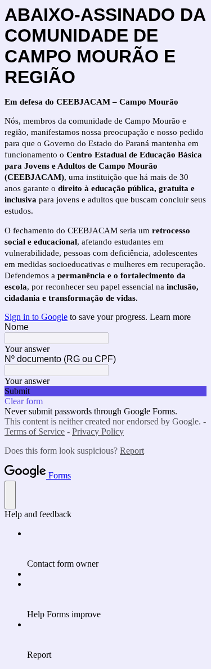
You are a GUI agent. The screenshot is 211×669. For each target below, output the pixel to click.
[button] (105, 391)
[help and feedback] (10, 495)
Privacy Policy (98, 431)
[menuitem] (116, 548)
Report (132, 450)
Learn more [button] (170, 317)
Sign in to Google (36, 317)
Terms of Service (35, 431)
